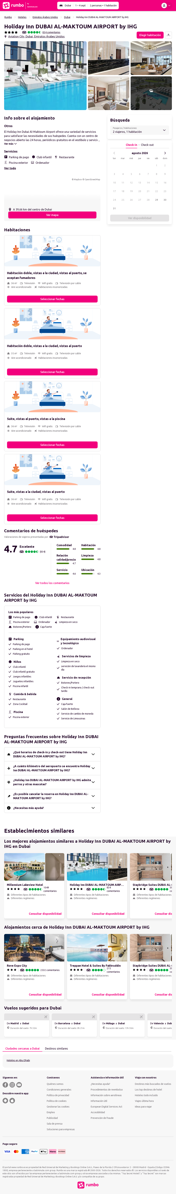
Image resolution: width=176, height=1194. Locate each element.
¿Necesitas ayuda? (100, 1084)
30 (165, 199)
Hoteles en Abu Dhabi (18, 1060)
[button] (45, 75)
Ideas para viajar (143, 1106)
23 (165, 191)
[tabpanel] (88, 1061)
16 (165, 182)
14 (148, 182)
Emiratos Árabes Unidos (45, 17)
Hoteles (22, 17)
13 (139, 182)
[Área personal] (166, 5)
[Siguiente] (165, 153)
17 (114, 191)
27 (139, 199)
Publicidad (52, 1118)
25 (123, 199)
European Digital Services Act (106, 1106)
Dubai (68, 5)
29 (156, 199)
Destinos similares (56, 1048)
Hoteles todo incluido (146, 1095)
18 (123, 191)
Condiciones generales (59, 1089)
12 (131, 182)
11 (123, 182)
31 (114, 208)
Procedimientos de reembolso (107, 1089)
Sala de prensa (54, 1123)
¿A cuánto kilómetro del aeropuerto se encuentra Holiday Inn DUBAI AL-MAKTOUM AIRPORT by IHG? (51, 768)
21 (148, 191)
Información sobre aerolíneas (106, 1095)
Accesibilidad (98, 1112)
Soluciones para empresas (61, 1129)
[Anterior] (114, 153)
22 (156, 191)
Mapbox (78, 179)
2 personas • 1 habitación (103, 5)
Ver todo (10, 168)
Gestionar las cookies (58, 1106)
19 (131, 191)
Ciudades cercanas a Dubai (22, 1048)
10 (114, 182)
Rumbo (8, 17)
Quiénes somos (55, 1084)
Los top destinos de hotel (148, 1089)
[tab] (22, 1049)
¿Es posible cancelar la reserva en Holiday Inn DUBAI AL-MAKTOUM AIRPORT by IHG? (50, 796)
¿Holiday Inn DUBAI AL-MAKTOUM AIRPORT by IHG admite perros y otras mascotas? (52, 782)
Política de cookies (57, 1101)
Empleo (51, 1112)
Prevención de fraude (102, 1118)
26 (131, 199)
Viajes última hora (144, 1101)
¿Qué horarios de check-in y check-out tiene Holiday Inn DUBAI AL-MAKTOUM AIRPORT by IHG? (50, 754)
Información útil (99, 1101)
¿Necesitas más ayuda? (28, 807)
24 (114, 199)
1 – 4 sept (80, 5)
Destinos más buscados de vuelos (153, 1084)
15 (156, 182)
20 (139, 191)
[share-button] (168, 35)
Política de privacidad (58, 1095)
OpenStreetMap (92, 179)
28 (148, 199)
